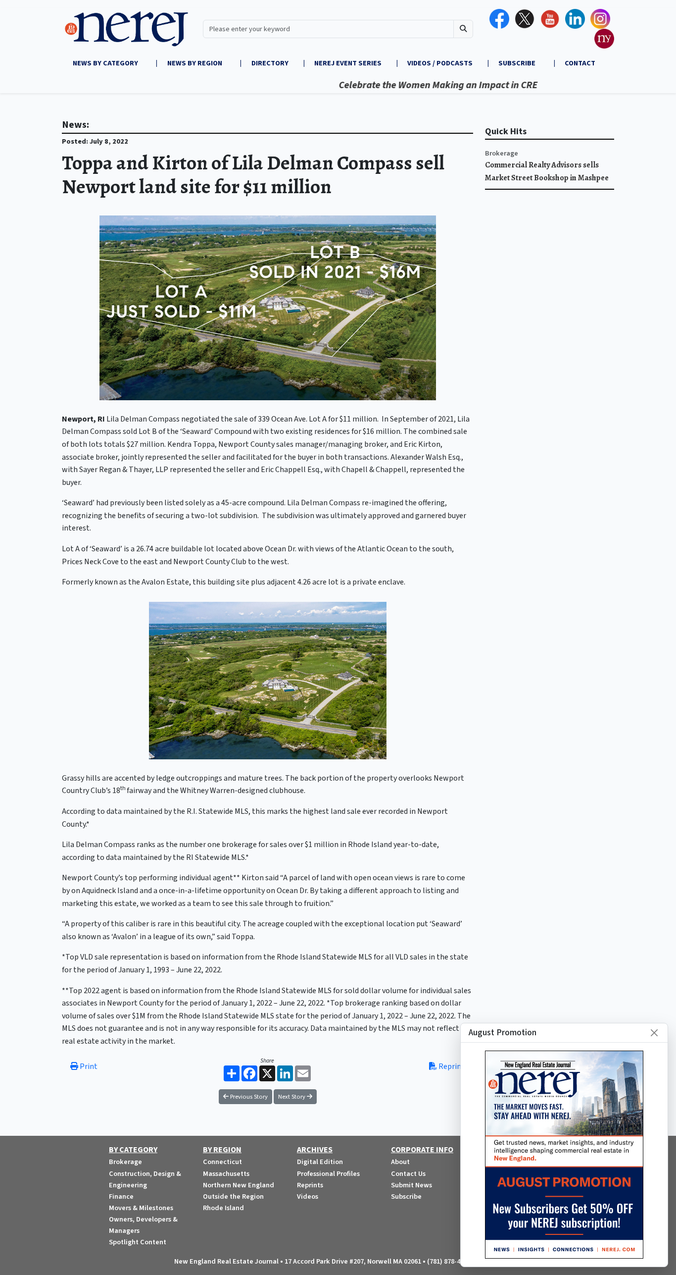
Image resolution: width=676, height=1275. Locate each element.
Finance (121, 1196)
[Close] (654, 1032)
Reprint (451, 1066)
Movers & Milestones (141, 1208)
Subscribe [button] (517, 63)
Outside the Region (233, 1196)
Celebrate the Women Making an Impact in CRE (412, 85)
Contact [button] (580, 63)
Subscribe (406, 1196)
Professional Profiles (328, 1174)
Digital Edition (320, 1162)
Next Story (292, 1096)
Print (87, 1066)
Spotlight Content (137, 1242)
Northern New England (238, 1185)
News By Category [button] (106, 63)
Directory (270, 63)
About (400, 1162)
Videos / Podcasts (440, 63)
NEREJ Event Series (348, 63)
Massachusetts (226, 1174)
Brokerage (501, 153)
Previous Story (248, 1096)
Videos (307, 1196)
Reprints (310, 1185)
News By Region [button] (195, 63)
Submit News (411, 1185)
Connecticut (222, 1162)
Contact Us (408, 1174)
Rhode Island (223, 1208)
